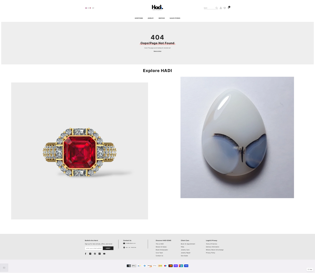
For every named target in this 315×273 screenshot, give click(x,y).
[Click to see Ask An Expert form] (4, 268)
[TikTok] (99, 253)
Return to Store (157, 51)
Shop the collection (17, 226)
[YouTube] (104, 253)
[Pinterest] (95, 253)
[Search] (211, 8)
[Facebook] (85, 253)
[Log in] (221, 8)
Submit (108, 248)
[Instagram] (90, 253)
